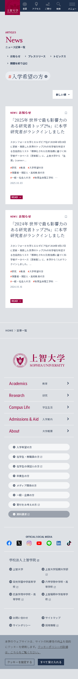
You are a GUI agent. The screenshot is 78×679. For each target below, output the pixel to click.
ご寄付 (48, 8)
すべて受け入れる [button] (51, 662)
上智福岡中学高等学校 (56, 596)
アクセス (36, 8)
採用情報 (50, 625)
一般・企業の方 (25, 495)
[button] (66, 113)
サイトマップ (53, 617)
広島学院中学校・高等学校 (24, 596)
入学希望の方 (24, 447)
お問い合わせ (20, 617)
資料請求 (22, 514)
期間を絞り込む (19, 63)
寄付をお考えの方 (27, 504)
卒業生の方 (23, 476)
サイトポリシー (22, 625)
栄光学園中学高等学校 (24, 584)
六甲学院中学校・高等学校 (56, 584)
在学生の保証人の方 (28, 466)
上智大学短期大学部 (56, 569)
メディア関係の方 (27, 485)
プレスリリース (37, 56)
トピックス (59, 56)
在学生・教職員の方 (28, 456)
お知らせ (15, 56)
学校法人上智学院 (23, 560)
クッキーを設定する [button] (19, 662)
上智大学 (18, 569)
